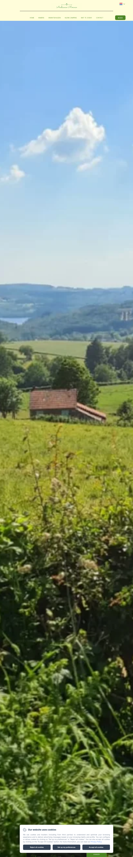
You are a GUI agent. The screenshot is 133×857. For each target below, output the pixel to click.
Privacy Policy (96, 842)
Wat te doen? (86, 18)
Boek (120, 17)
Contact (99, 18)
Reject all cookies (37, 847)
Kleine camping (71, 18)
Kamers (41, 18)
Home (32, 18)
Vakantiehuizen (54, 18)
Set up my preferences (66, 847)
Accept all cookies (96, 847)
